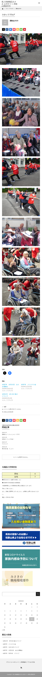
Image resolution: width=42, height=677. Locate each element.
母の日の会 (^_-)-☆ (8, 448)
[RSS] (21, 667)
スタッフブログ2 (8, 411)
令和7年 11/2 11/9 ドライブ (11, 647)
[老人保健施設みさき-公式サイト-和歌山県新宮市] (10, 4)
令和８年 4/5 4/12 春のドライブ (12, 641)
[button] (21, 82)
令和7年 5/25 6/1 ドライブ (11, 653)
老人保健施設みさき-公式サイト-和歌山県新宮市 (24, 674)
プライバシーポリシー (12, 662)
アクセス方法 (31, 662)
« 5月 (3, 630)
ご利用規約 (23, 662)
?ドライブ (5, 444)
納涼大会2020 (7, 425)
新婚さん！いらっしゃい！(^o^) (10, 434)
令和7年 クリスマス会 (28, 384)
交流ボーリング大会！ (8, 439)
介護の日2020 (15, 425)
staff (5, 406)
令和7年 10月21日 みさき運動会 (12, 650)
